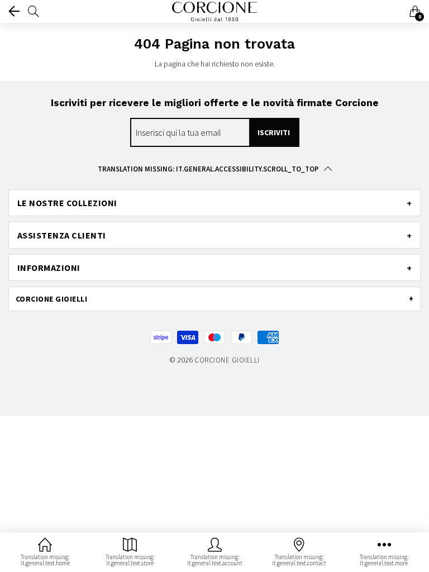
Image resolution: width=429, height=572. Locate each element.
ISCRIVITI (274, 132)
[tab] (214, 202)
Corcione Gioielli (226, 360)
